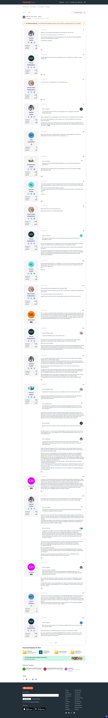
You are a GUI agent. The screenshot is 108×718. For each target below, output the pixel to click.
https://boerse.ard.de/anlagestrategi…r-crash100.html (52, 34)
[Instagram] (68, 712)
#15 (83, 384)
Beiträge (27, 48)
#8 (83, 205)
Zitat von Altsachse (46, 235)
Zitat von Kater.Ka (46, 109)
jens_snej (27, 669)
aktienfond (70, 668)
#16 (83, 476)
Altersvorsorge (39, 669)
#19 (83, 593)
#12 (83, 310)
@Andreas (82, 463)
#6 (83, 156)
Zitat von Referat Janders (47, 333)
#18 (83, 562)
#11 (83, 285)
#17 (83, 496)
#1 (83, 29)
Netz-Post (49, 669)
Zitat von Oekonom (46, 528)
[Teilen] (85, 13)
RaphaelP (29, 18)
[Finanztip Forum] (28, 2)
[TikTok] (71, 712)
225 (29, 12)
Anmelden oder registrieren (76, 2)
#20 (83, 617)
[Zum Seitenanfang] (106, 716)
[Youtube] (66, 712)
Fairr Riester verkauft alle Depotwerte (34, 668)
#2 (83, 54)
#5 (83, 131)
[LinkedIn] (74, 712)
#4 (83, 104)
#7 (83, 181)
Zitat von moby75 (46, 622)
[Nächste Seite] (31, 12)
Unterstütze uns (29, 688)
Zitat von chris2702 (46, 507)
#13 (83, 328)
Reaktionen (27, 45)
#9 (83, 230)
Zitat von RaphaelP (46, 439)
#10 (83, 260)
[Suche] (85, 2)
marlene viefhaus (71, 669)
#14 (83, 355)
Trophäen (27, 46)
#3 (83, 79)
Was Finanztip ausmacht (30, 659)
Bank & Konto (60, 669)
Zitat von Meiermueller (47, 403)
